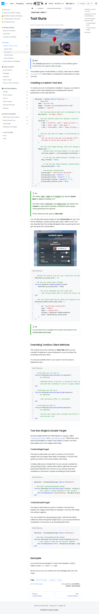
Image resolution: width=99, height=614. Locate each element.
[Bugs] (42, 3)
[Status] (46, 3)
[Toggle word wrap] (74, 98)
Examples (87, 32)
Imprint (60, 606)
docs (6, 4)
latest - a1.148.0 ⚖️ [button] (55, 4)
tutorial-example (41, 580)
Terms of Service (40, 606)
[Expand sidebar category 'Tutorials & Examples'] (27, 37)
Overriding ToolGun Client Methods (90, 15)
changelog (19, 4)
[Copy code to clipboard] (77, 98)
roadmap (29, 4)
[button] (15, 70)
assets (59, 580)
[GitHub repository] (38, 3)
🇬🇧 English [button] (69, 4)
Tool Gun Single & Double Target (89, 19)
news (12, 4)
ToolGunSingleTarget (91, 24)
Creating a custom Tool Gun (90, 10)
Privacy (52, 606)
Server (32, 74)
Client (39, 74)
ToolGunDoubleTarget (91, 29)
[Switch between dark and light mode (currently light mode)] (96, 3)
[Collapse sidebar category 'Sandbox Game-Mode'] (27, 45)
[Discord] (35, 3)
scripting (52, 580)
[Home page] (32, 8)
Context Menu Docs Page (41, 332)
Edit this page (38, 584)
